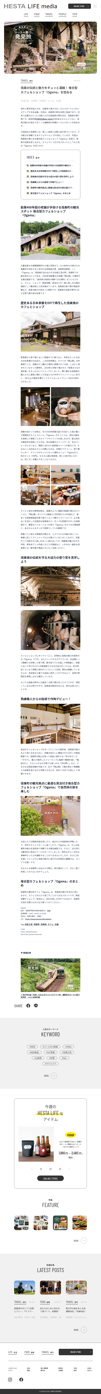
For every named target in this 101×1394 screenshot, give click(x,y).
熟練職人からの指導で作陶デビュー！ (46, 182)
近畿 (57, 924)
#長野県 (53, 1317)
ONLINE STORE (50, 1178)
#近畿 (58, 100)
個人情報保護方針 (44, 1369)
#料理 (51, 1057)
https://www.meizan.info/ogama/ (38, 919)
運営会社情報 (60, 1369)
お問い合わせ (89, 1369)
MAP (49, 910)
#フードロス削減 (50, 1046)
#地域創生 (44, 1317)
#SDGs (68, 1046)
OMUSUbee (41, 118)
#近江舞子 (18, 1317)
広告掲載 (28, 1369)
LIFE (26, 14)
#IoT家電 (50, 1052)
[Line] (36, 1006)
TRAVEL (49, 14)
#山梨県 (38, 1057)
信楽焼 (44, 924)
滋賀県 (37, 924)
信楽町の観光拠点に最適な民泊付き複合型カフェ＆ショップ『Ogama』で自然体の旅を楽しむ (50, 188)
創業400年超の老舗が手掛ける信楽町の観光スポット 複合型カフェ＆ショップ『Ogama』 (50, 165)
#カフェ (51, 100)
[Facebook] (28, 1006)
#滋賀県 (34, 100)
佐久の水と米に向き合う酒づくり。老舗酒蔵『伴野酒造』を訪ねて (50, 1310)
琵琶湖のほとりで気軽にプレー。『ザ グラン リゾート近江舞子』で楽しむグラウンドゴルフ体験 (24, 1310)
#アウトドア (50, 1063)
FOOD (36, 14)
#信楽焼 (42, 100)
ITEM (74, 14)
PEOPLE (63, 14)
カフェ (51, 924)
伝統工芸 (29, 924)
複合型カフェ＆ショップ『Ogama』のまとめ (49, 193)
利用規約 (75, 1369)
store (50, 118)
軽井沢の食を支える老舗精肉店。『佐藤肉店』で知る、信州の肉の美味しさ (76, 1310)
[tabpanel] (50, 1142)
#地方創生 (34, 1052)
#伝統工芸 (25, 100)
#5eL (64, 1057)
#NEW (32, 1046)
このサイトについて (12, 1369)
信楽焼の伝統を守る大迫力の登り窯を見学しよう (51, 176)
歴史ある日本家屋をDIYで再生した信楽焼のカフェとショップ (50, 171)
